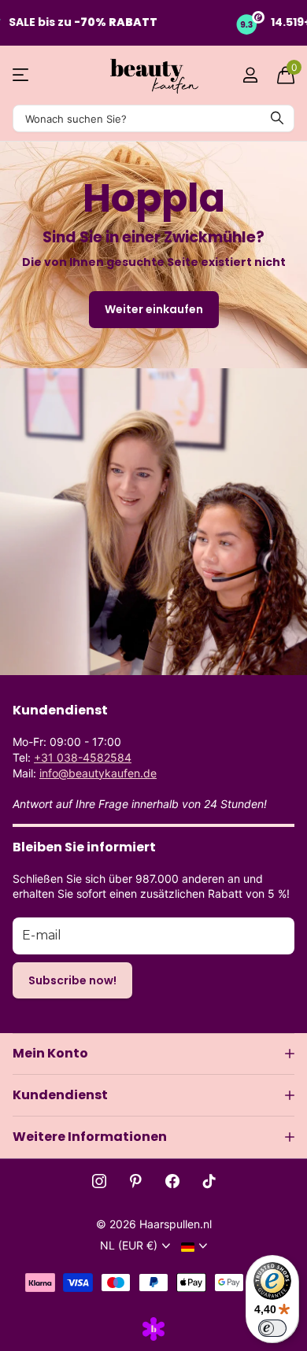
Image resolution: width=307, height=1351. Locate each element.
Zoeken (277, 118)
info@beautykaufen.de (98, 773)
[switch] (272, 1328)
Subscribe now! (72, 980)
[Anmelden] (249, 75)
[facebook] (172, 1181)
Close (153, 1053)
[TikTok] (209, 1181)
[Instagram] (99, 1181)
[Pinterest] (136, 1181)
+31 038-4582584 (82, 757)
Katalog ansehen (22, 75)
